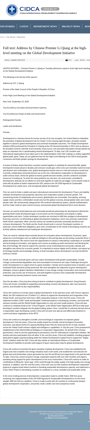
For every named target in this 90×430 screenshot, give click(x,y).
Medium (82, 60)
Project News (71, 26)
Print (69, 60)
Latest (24, 26)
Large (76, 60)
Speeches (21, 37)
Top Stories (10, 37)
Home (2, 37)
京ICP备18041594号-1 (56, 416)
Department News (45, 26)
